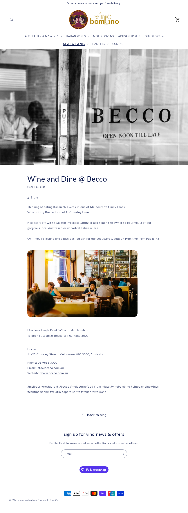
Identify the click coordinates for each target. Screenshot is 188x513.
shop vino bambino (27, 500)
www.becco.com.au (54, 373)
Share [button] (34, 197)
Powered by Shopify (47, 500)
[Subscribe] (123, 453)
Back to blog (96, 415)
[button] (11, 19)
